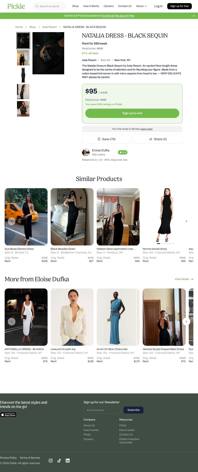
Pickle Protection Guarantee (129, 441)
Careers (109, 6)
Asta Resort (49, 27)
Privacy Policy (8, 457)
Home (19, 27)
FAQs (122, 425)
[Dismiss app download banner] (193, 16)
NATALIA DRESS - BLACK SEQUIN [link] (84, 27)
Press (87, 434)
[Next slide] (186, 221)
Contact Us (124, 6)
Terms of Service (30, 457)
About (139, 6)
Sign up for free (179, 6)
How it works (91, 430)
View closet (182, 279)
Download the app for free (118, 15)
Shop (75, 6)
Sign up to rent (132, 113)
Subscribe (133, 409)
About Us (89, 425)
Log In (158, 6)
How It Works (91, 6)
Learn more (147, 129)
